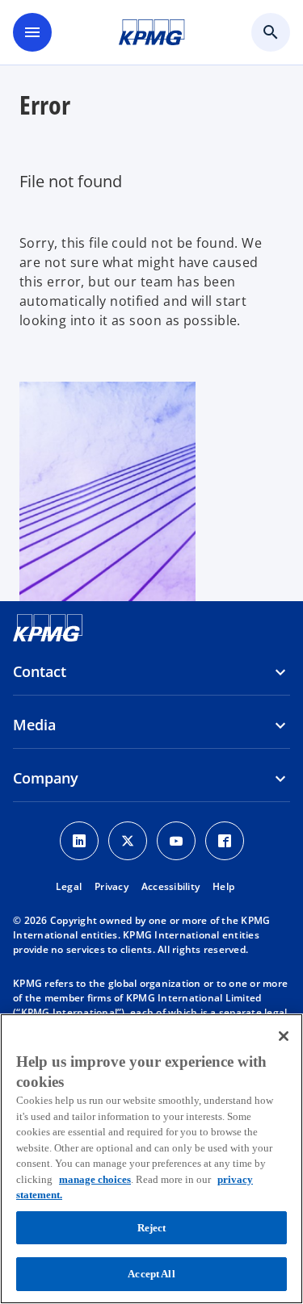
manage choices (95, 1179)
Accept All (151, 1274)
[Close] (283, 1036)
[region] (151, 1159)
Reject (151, 1228)
